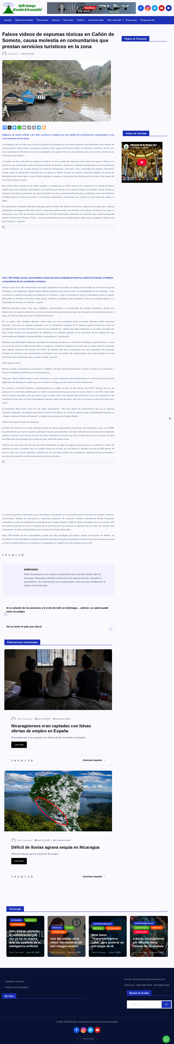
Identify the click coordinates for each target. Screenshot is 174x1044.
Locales (8, 20)
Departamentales (24, 20)
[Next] (166, 909)
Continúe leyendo (93, 760)
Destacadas (100, 928)
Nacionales (43, 20)
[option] (25, 936)
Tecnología (18, 932)
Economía (68, 20)
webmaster (13, 54)
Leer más (19, 745)
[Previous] (161, 909)
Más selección (114, 20)
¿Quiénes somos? (14, 981)
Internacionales (96, 20)
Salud (28, 928)
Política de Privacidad (16, 987)
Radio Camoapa (24, 719)
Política (80, 20)
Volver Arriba (88, 1039)
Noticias (15, 928)
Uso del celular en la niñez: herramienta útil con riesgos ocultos (25, 942)
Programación (147, 20)
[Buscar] (166, 1004)
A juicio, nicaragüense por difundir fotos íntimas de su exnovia (107, 942)
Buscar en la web (139, 993)
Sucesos (56, 20)
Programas (131, 20)
